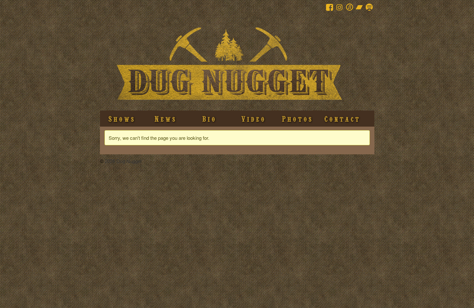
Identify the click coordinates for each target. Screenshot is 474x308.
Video (253, 118)
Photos (297, 118)
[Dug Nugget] (229, 19)
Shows (121, 118)
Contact (342, 118)
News (165, 118)
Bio (209, 118)
